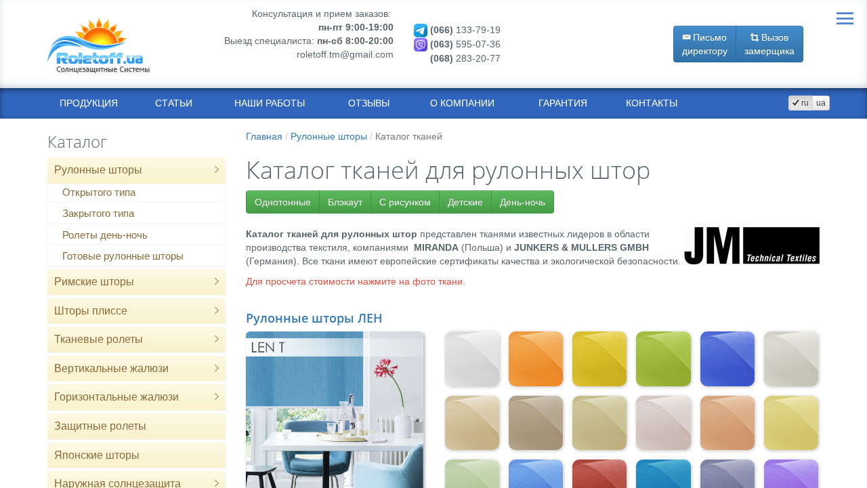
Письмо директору (704, 44)
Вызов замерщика (769, 44)
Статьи (173, 103)
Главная (264, 136)
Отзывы (368, 103)
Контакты (651, 103)
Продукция (89, 103)
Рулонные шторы (98, 170)
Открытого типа (98, 192)
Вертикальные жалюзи (111, 368)
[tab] (136, 170)
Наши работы (269, 103)
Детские (465, 202)
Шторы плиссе (90, 311)
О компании (462, 103)
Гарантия (562, 103)
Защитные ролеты (100, 426)
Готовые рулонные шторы (123, 256)
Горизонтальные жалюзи (116, 397)
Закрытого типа (98, 213)
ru (804, 103)
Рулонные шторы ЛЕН (314, 318)
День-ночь (522, 202)
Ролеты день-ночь (105, 235)
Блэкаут (345, 202)
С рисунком (405, 202)
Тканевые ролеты (98, 339)
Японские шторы (97, 455)
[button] (217, 170)
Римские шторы (94, 281)
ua (821, 103)
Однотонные (283, 202)
